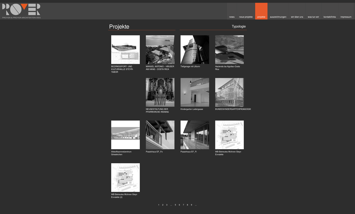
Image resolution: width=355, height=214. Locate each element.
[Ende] (202, 205)
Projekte (261, 16)
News (231, 16)
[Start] (152, 205)
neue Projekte (246, 16)
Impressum (346, 16)
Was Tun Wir (313, 16)
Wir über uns (297, 16)
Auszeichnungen (278, 16)
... (171, 204)
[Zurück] (155, 205)
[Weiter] (199, 205)
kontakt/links (330, 16)
